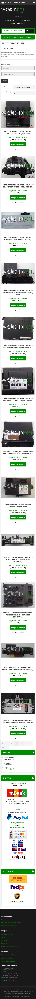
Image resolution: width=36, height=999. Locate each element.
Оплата (3, 937)
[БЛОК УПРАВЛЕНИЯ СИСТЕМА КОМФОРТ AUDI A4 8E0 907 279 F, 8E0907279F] (18, 114)
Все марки (6, 68)
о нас (3, 919)
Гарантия (4, 943)
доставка (4, 940)
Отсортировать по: (7, 86)
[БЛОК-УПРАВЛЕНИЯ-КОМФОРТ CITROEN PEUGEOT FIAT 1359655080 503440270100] (18, 703)
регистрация (10, 20)
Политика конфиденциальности (11, 922)
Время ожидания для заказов (10, 946)
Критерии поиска (5, 64)
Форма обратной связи (8, 961)
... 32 (2, 748)
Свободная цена (8, 74)
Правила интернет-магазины (10, 925)
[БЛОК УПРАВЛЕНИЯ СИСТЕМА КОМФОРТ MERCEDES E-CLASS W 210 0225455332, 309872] (18, 273)
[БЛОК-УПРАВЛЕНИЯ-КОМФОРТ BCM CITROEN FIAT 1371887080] (18, 487)
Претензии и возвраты (8, 958)
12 (15, 93)
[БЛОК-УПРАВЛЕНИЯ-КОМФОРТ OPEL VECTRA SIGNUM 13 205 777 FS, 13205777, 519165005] (18, 650)
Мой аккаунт (27, 20)
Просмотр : (9, 92)
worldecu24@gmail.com (10, 769)
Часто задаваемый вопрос (9, 955)
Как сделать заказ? (19, 23)
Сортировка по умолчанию (22, 87)
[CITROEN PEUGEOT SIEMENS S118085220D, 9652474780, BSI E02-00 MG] (18, 595)
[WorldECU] (13, 11)
